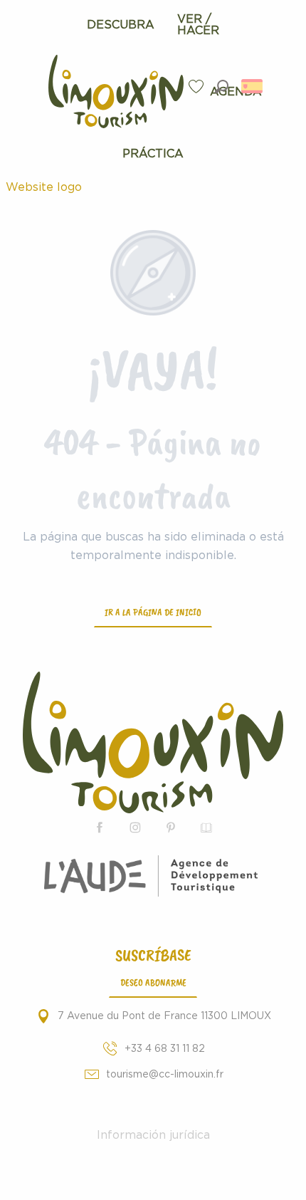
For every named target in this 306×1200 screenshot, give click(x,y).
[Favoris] (197, 87)
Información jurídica (153, 1135)
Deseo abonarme (153, 982)
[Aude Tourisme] (153, 876)
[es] (253, 86)
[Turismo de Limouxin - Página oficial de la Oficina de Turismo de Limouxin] (153, 742)
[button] (221, 86)
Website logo (44, 187)
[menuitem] (120, 24)
